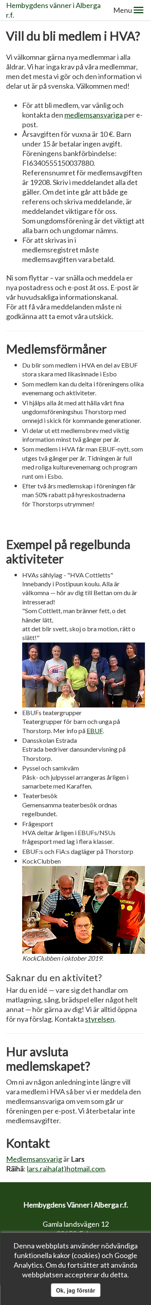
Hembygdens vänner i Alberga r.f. (53, 10)
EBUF (95, 730)
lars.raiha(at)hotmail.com (66, 1168)
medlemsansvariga (93, 114)
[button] (138, 10)
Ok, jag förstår (75, 1290)
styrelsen (99, 1018)
